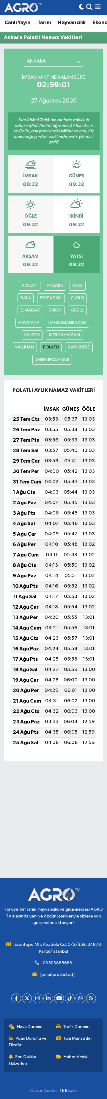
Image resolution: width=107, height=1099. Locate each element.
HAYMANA (29, 322)
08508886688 (57, 963)
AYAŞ (77, 285)
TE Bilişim (68, 1090)
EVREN (55, 310)
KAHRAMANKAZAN (67, 322)
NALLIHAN (24, 347)
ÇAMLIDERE (79, 347)
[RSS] (91, 998)
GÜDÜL (77, 310)
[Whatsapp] (80, 998)
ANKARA (55, 285)
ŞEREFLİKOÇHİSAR (52, 359)
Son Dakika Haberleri (23, 1060)
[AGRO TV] (23, 7)
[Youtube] (59, 998)
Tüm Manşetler (77, 1038)
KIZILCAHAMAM (64, 335)
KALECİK (32, 335)
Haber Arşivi (75, 1057)
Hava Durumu (30, 1026)
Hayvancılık (71, 22)
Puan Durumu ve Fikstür (28, 1041)
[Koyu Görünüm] (81, 7)
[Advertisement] (53, 824)
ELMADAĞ (30, 310)
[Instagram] (38, 998)
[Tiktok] (70, 998)
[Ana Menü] (98, 7)
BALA (26, 298)
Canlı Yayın (17, 22)
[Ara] (89, 7)
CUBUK (77, 298)
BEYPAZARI (51, 298)
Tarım (44, 22)
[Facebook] (16, 998)
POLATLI (51, 347)
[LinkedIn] (48, 998)
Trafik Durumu (76, 1026)
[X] (27, 998)
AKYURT (29, 285)
